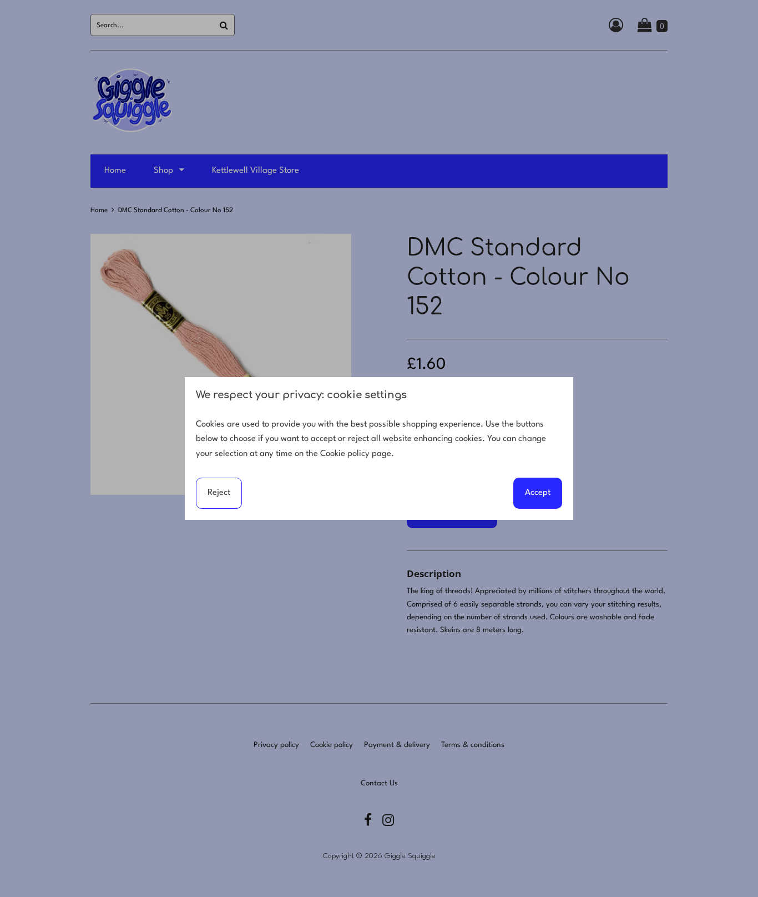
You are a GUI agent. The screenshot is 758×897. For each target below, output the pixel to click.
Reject (219, 492)
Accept (537, 492)
